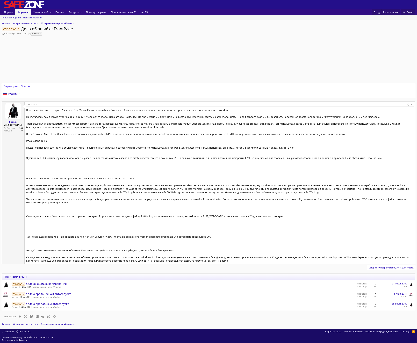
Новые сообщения (11, 17)
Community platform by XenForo (27, 337)
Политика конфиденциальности (381, 331)
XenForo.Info (21, 340)
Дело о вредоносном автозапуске (48, 294)
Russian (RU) (24, 331)
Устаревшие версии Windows (47, 287)
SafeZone (9, 331)
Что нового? (40, 12)
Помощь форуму (96, 12)
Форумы (23, 12)
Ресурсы (74, 12)
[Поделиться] (408, 105)
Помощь (405, 331)
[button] (50, 12)
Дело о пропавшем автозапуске (47, 304)
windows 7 (36, 33)
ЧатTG (144, 12)
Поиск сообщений (32, 17)
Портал (8, 12)
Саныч (7, 33)
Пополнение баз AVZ (123, 12)
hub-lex (15, 297)
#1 (412, 104)
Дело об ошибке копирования (46, 284)
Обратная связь (333, 331)
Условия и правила (353, 331)
